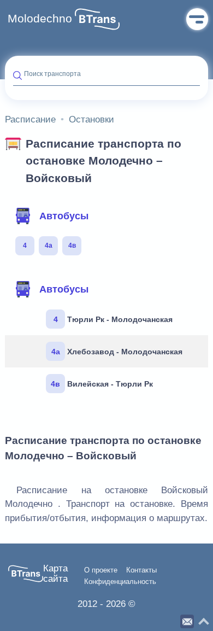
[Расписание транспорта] (97, 19)
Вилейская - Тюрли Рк (102, 383)
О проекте (100, 570)
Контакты (141, 570)
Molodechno (40, 18)
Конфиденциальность (120, 582)
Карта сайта (55, 574)
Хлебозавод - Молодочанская (117, 351)
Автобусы (63, 216)
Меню (197, 19)
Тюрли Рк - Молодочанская (113, 319)
